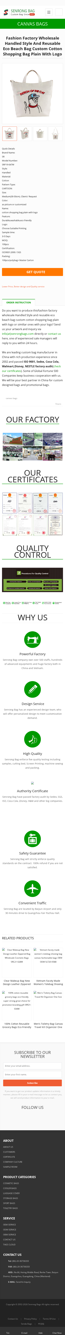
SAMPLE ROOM (10, 1166)
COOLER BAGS (10, 1188)
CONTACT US (9, 1239)
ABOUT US (8, 1147)
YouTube (48, 1116)
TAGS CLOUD (9, 1244)
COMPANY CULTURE (12, 1161)
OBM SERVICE (9, 1234)
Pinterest (40, 1116)
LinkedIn (32, 1116)
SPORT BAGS (9, 1203)
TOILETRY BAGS (10, 1208)
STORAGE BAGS (10, 1198)
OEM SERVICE (9, 1224)
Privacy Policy (30, 1318)
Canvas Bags (32, 24)
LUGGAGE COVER (11, 1193)
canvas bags (11, 398)
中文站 (41, 1323)
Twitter (15, 1116)
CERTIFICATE (9, 1157)
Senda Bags (26, 1323)
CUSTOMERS (9, 1152)
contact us (54, 334)
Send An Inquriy (23, 1282)
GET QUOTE (35, 272)
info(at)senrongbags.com (18, 334)
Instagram (56, 1116)
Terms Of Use (49, 1318)
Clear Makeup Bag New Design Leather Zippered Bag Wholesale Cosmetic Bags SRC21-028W (17, 985)
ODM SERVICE (9, 1229)
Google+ (23, 1116)
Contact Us (13, 1318)
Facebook (7, 1116)
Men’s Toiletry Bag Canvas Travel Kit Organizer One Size (48, 1027)
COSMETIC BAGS (11, 1183)
